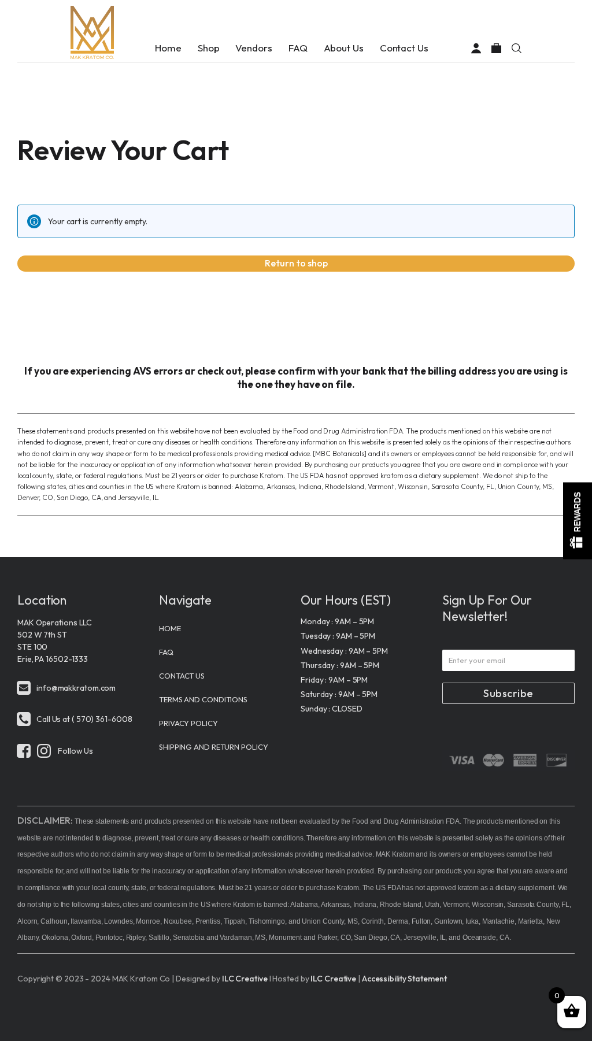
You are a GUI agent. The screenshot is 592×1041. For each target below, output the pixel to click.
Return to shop (296, 263)
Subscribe (508, 693)
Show (577, 520)
